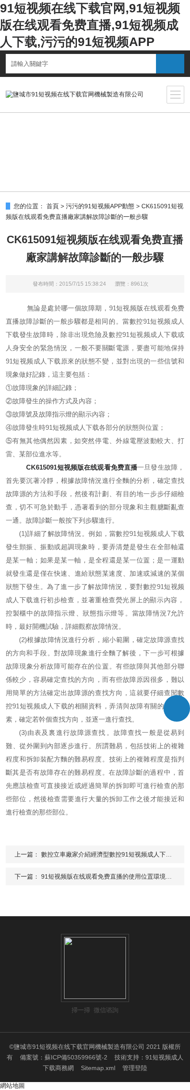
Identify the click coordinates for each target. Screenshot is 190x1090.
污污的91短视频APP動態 (100, 206)
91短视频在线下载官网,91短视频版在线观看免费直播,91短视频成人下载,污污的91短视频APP (90, 25)
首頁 (52, 206)
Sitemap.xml (98, 1067)
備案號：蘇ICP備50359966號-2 (63, 1057)
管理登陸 (134, 1067)
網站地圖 (12, 1085)
